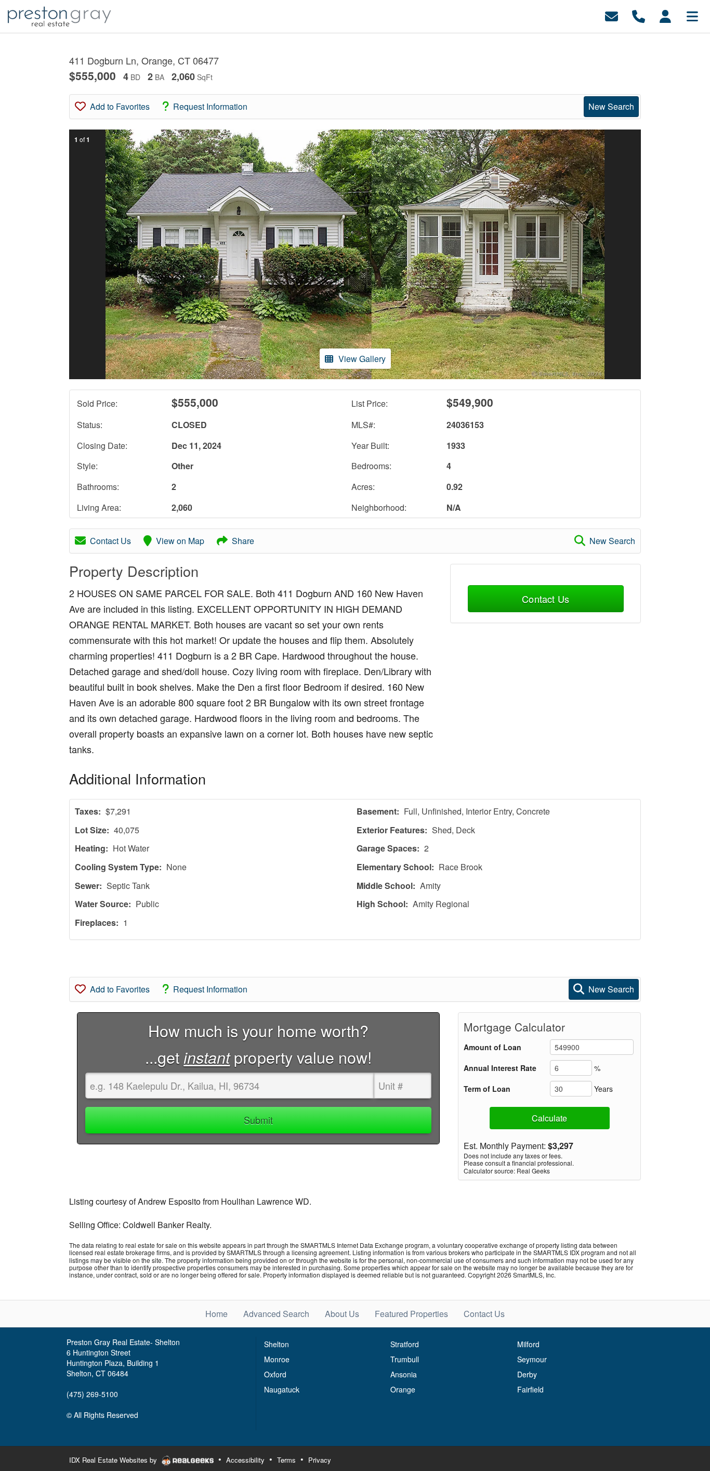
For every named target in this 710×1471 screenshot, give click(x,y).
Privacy (319, 1460)
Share (243, 541)
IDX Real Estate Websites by (114, 1460)
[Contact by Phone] (638, 15)
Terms (286, 1460)
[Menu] (692, 15)
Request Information (210, 106)
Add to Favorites (120, 106)
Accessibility (245, 1460)
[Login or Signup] (665, 15)
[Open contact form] (611, 15)
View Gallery (362, 359)
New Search (611, 106)
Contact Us (110, 541)
